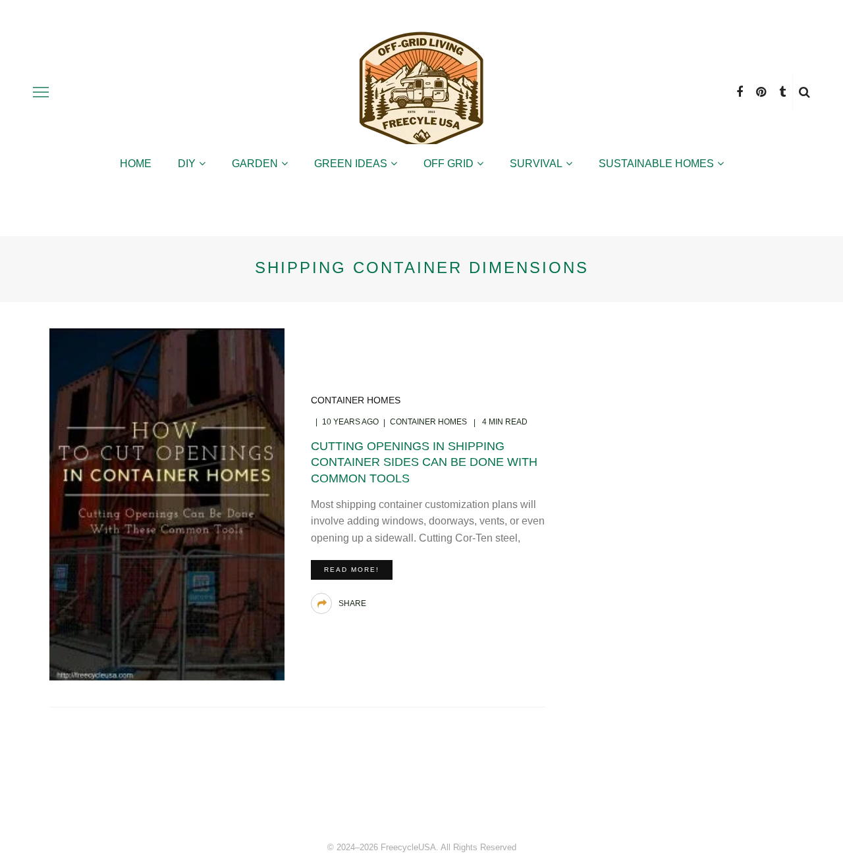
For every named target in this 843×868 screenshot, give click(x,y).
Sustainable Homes (656, 163)
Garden (255, 163)
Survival (536, 163)
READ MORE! (351, 569)
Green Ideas (350, 163)
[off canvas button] (41, 92)
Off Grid (448, 163)
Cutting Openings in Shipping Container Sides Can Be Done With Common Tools (424, 462)
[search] (804, 92)
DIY (187, 163)
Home (135, 163)
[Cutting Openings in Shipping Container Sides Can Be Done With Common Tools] (167, 503)
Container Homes (355, 400)
